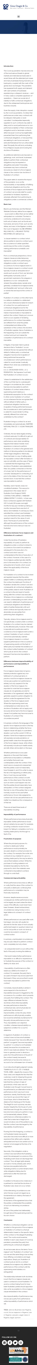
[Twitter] (15, 1342)
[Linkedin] (4, 1342)
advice (11, 1310)
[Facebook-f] (9, 1342)
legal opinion (15, 1318)
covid (6, 1312)
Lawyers (15, 1315)
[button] (18, 16)
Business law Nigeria (23, 1310)
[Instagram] (20, 1342)
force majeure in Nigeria (18, 1312)
